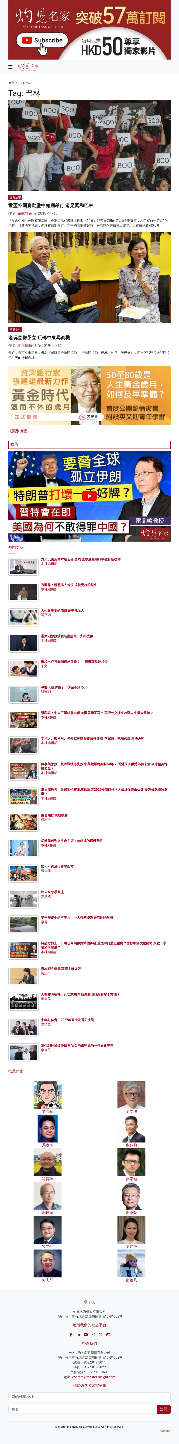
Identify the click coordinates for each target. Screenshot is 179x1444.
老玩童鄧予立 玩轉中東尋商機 (39, 337)
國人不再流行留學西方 (57, 866)
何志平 (46, 819)
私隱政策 (165, 1430)
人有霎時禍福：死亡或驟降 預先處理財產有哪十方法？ (80, 994)
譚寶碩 (46, 615)
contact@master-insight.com (93, 1377)
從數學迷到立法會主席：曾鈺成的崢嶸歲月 (72, 841)
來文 (44, 666)
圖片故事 (15, 197)
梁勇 (44, 922)
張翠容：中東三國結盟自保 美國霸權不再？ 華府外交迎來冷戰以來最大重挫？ (97, 713)
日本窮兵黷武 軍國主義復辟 (61, 969)
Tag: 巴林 (25, 82)
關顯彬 (46, 692)
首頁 (11, 82)
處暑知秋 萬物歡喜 (54, 815)
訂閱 (164, 1409)
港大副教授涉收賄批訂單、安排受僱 (67, 636)
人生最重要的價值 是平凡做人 (62, 610)
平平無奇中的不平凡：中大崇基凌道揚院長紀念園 (77, 917)
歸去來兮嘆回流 (52, 892)
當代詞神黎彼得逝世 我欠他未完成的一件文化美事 (77, 1045)
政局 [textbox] (14, 444)
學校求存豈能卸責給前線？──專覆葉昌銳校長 (74, 661)
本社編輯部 (26, 345)
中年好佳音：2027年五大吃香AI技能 (67, 1020)
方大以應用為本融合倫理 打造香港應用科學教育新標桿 (81, 559)
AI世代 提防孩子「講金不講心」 (64, 687)
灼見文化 (15, 329)
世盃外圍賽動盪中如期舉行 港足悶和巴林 (50, 205)
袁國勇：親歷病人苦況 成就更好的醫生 (69, 585)
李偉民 (46, 999)
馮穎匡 (46, 1024)
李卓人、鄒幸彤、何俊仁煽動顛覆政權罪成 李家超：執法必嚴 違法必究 (92, 738)
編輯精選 (24, 213)
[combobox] (89, 445)
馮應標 (46, 896)
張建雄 (46, 871)
